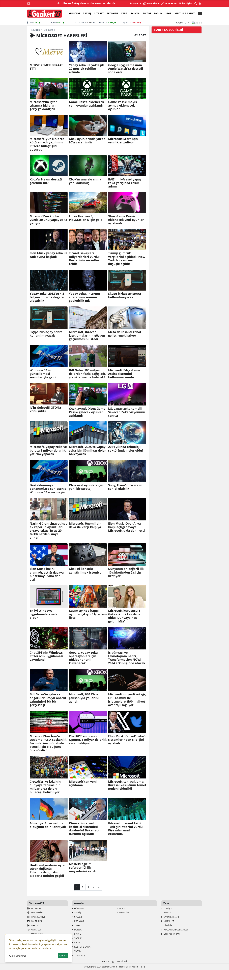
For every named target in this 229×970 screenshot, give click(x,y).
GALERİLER (152, 3)
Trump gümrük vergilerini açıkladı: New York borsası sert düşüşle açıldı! (126, 258)
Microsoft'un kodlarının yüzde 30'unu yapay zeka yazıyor (48, 219)
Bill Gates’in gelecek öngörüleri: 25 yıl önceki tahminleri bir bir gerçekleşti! (48, 700)
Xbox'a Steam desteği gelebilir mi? (46, 181)
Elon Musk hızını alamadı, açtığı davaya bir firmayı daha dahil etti (47, 574)
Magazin (124, 912)
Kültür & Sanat (185, 13)
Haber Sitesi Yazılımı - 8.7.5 (132, 966)
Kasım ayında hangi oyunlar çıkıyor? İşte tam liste (88, 614)
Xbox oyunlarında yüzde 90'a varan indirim (87, 140)
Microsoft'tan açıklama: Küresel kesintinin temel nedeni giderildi (127, 785)
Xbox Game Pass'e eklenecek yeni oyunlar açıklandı (126, 219)
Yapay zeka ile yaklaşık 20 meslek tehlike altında (86, 68)
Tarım (122, 908)
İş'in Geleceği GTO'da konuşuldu (45, 409)
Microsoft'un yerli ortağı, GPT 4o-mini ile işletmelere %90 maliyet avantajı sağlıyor (127, 700)
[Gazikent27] (44, 14)
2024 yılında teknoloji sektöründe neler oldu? (126, 448)
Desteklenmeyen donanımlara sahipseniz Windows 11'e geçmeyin (48, 488)
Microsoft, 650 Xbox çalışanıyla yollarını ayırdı (84, 698)
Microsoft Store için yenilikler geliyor (123, 140)
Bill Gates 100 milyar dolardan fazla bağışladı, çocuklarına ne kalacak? (87, 373)
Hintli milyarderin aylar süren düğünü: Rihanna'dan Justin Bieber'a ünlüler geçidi (48, 870)
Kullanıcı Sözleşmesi (175, 929)
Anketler (36, 929)
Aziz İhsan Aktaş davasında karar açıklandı (86, 3)
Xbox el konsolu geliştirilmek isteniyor (86, 570)
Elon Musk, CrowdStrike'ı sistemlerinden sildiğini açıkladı (127, 739)
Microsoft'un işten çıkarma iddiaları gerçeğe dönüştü (44, 105)
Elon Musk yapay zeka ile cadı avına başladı (49, 254)
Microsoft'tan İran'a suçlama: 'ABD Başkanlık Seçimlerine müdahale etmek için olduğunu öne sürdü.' (48, 743)
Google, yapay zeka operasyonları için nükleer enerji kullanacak (83, 658)
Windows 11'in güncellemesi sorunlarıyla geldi (43, 373)
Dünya (135, 13)
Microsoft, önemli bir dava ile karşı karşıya (85, 525)
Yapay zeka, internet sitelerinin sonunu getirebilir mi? (84, 297)
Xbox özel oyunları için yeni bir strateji (86, 486)
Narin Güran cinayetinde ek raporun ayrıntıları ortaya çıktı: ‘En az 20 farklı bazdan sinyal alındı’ (48, 531)
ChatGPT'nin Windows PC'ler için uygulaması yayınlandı (46, 656)
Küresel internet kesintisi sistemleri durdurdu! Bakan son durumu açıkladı (85, 829)
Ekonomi (112, 13)
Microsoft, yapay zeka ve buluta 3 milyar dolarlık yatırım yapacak (48, 450)
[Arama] (196, 3)
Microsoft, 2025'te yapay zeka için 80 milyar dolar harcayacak (87, 450)
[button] (199, 13)
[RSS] (200, 3)
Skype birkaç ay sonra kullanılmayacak (124, 295)
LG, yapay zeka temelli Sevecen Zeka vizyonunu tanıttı (126, 412)
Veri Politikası (171, 933)
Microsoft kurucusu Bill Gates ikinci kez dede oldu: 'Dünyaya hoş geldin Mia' (126, 616)
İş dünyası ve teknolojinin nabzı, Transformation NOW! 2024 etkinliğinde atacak (126, 658)
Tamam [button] (63, 955)
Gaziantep (181, 22)
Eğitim (147, 13)
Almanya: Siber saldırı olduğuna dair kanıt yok (48, 825)
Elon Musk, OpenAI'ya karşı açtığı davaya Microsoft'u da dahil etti (126, 527)
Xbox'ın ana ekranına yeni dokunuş (85, 181)
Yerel (124, 13)
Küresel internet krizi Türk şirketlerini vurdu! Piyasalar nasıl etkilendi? (126, 829)
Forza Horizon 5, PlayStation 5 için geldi (86, 218)
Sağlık (158, 13)
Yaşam (77, 951)
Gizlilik (167, 925)
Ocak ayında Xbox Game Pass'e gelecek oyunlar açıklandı (87, 412)
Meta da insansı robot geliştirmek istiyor (124, 333)
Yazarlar (170, 3)
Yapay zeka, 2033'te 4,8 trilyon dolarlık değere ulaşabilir (47, 297)
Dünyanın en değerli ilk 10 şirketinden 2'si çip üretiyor (126, 572)
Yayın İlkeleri (171, 916)
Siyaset (99, 13)
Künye (167, 912)
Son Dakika (37, 912)
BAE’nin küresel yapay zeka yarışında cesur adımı (124, 183)
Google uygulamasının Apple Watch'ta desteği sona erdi (125, 68)
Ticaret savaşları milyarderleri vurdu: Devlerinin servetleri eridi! (84, 258)
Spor (168, 13)
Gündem (74, 13)
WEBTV (136, 3)
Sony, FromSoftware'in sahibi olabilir (125, 486)
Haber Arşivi (38, 916)
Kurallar (168, 921)
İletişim (186, 3)
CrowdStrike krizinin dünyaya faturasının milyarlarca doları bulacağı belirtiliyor (45, 787)
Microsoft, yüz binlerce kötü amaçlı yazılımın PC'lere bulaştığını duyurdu (47, 144)
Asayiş (87, 13)
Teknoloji (79, 955)
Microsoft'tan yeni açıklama (83, 783)
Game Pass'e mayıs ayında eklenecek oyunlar (122, 105)
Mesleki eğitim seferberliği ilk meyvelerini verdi (82, 867)
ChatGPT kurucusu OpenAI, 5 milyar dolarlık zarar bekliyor (88, 739)
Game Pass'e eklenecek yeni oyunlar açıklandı (86, 103)
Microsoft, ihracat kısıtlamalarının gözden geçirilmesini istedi (87, 335)
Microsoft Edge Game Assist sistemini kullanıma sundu (124, 373)
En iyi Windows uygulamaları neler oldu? (44, 614)
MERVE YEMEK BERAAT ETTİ (46, 66)
